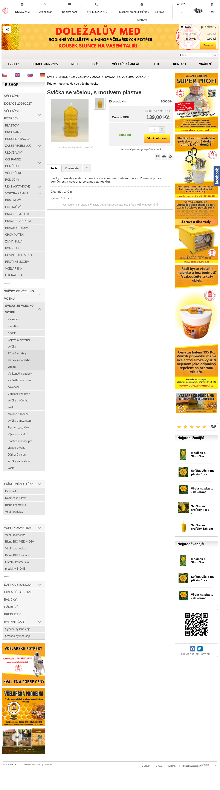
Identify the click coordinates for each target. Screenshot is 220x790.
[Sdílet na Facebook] (192, 648)
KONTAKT (172, 766)
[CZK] (7, 29)
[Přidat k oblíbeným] (170, 156)
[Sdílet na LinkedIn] (200, 648)
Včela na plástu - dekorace (202, 490)
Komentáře (72, 168)
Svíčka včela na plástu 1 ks (202, 472)
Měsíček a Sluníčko (198, 454)
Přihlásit (48, 765)
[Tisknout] (164, 156)
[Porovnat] (157, 156)
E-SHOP (146, 766)
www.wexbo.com (32, 765)
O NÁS (159, 766)
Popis (53, 168)
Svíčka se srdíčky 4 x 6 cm (200, 510)
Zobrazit (208, 45)
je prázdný (208, 27)
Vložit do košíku (157, 138)
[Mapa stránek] (215, 766)
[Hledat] (214, 54)
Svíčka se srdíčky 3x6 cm (202, 526)
